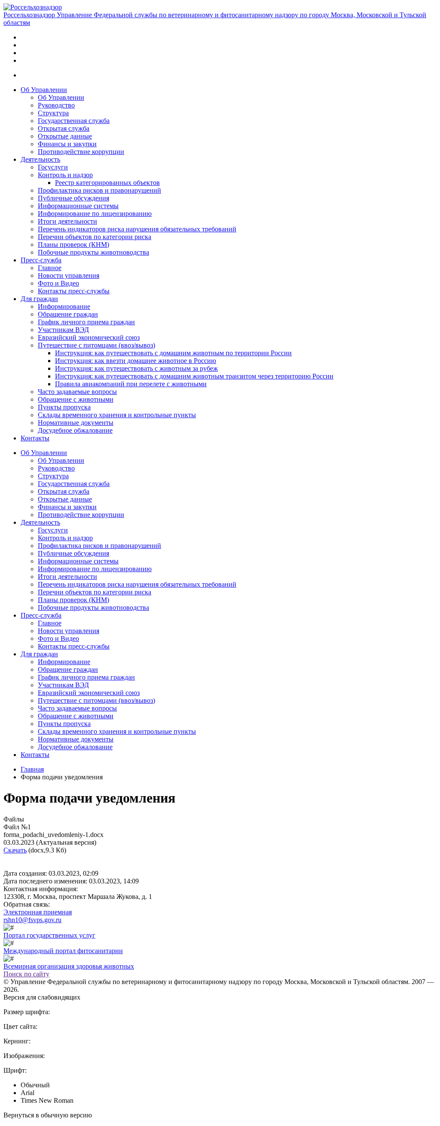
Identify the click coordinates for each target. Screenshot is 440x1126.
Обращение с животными (75, 399)
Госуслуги (53, 167)
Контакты (35, 438)
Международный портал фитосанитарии (63, 950)
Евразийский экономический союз (89, 337)
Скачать (15, 850)
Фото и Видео (58, 283)
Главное (49, 267)
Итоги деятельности (67, 221)
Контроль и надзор (65, 174)
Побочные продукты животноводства (93, 252)
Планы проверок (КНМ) (73, 244)
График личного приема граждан (86, 322)
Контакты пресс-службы (74, 291)
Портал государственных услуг (49, 935)
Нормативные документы (75, 422)
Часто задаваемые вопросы (77, 391)
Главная (32, 769)
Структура (53, 113)
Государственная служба (74, 120)
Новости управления (68, 275)
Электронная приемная (37, 912)
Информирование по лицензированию (95, 213)
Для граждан (39, 298)
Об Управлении (44, 89)
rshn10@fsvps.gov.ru (32, 919)
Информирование (64, 306)
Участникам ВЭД (63, 329)
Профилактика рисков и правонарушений (99, 190)
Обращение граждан (68, 314)
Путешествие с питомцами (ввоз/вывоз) (96, 345)
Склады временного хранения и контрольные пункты (117, 414)
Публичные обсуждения (73, 198)
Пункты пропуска (64, 407)
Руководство (56, 105)
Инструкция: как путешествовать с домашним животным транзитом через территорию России (194, 376)
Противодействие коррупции (81, 151)
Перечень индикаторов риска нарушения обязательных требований (137, 229)
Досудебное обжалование (75, 430)
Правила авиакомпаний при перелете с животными (131, 384)
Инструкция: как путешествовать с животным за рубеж (136, 368)
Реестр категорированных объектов (107, 182)
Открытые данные (65, 136)
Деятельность (40, 159)
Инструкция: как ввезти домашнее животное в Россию (135, 360)
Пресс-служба (41, 260)
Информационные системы (78, 205)
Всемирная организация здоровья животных (68, 966)
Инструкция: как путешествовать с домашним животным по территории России (173, 353)
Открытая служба (63, 128)
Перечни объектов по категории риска (94, 236)
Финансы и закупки (67, 144)
